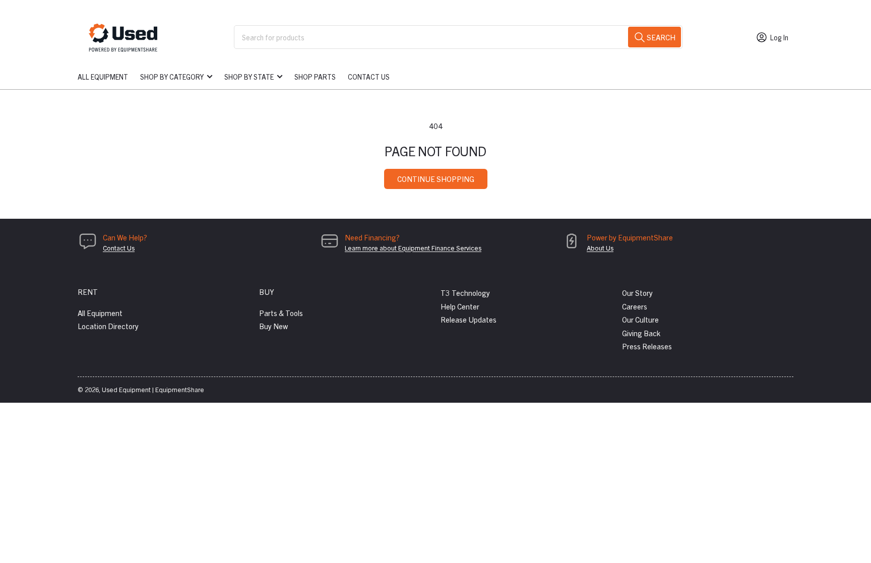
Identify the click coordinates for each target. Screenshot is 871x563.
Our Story (637, 292)
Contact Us (369, 76)
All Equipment (103, 76)
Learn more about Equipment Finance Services (413, 247)
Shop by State (249, 76)
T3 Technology (465, 292)
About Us (600, 247)
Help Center (460, 306)
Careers (634, 306)
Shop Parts (315, 76)
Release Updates (468, 319)
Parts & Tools (281, 313)
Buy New (273, 326)
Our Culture (640, 319)
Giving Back (641, 333)
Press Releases (647, 346)
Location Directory (108, 326)
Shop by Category (172, 76)
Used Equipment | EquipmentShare (153, 389)
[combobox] (458, 37)
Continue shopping (435, 178)
